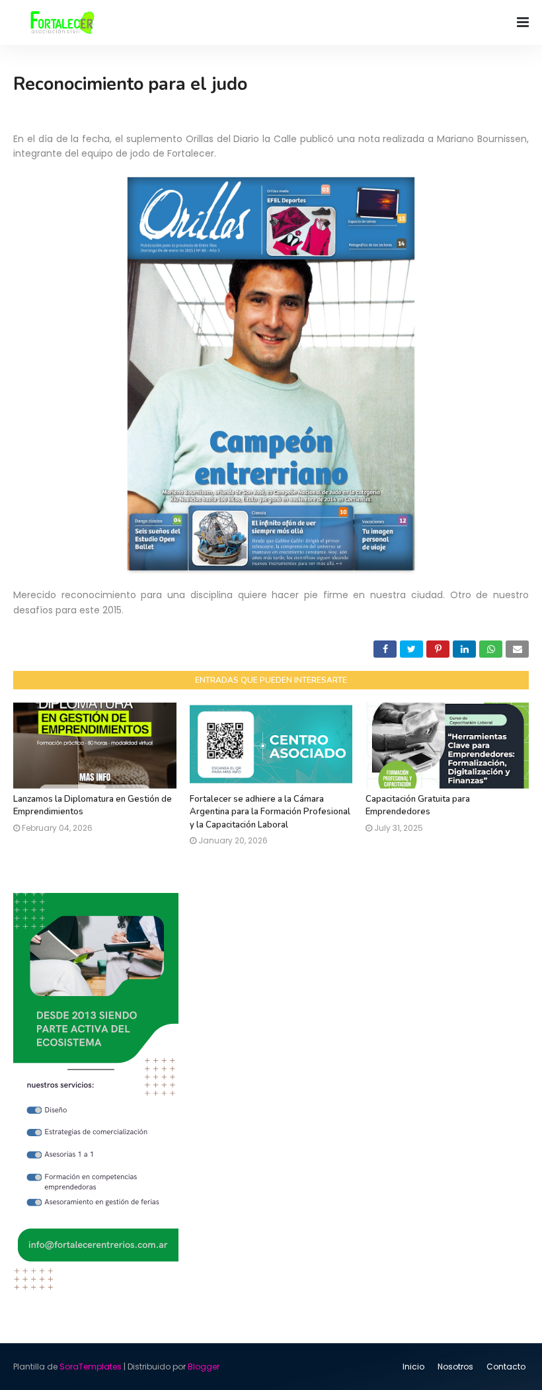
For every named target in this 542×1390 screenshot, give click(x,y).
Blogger (203, 1366)
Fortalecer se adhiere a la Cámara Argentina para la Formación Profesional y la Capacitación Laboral (270, 812)
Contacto (505, 1366)
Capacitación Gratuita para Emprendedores (418, 805)
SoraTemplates (90, 1366)
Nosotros (455, 1366)
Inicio (413, 1366)
